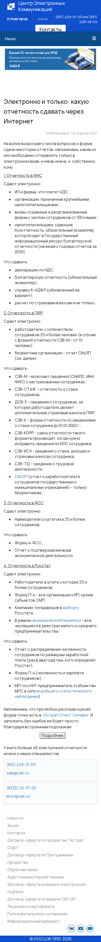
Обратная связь (22, 869)
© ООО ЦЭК (40, 939)
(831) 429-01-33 (68, 16)
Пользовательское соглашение (37, 913)
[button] (7, 68)
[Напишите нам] (90, 928)
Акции (13, 825)
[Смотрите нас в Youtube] (80, 928)
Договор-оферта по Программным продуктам (40, 858)
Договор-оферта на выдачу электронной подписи (46, 888)
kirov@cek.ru (18, 796)
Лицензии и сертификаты (31, 906)
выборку (71, 607)
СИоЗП (21, 476)
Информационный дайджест (34, 921)
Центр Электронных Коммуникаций (41, 6)
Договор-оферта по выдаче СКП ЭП (41, 899)
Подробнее (52, 735)
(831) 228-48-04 (88, 19)
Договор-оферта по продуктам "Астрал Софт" (45, 843)
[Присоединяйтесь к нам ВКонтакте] (71, 928)
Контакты (50, 29)
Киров (43, 18)
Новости (15, 818)
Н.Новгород (17, 18)
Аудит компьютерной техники (35, 877)
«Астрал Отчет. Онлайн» (65, 715)
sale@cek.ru (17, 773)
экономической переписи (56, 620)
